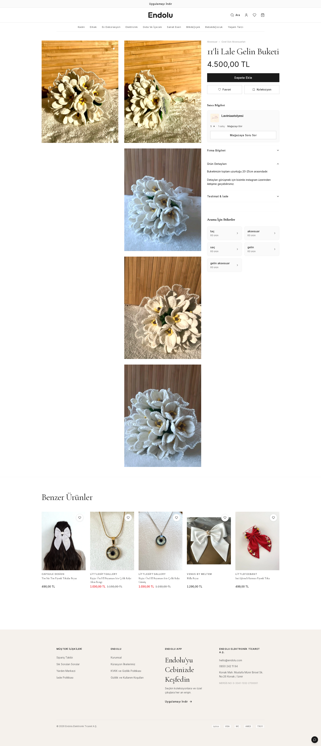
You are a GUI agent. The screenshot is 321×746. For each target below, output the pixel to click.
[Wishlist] (254, 15)
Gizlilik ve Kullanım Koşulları (127, 677)
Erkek (93, 26)
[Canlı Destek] (314, 739)
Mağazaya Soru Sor (243, 135)
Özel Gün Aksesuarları (233, 41)
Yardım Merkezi (65, 670)
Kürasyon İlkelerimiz (123, 664)
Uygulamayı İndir (176, 701)
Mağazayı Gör (234, 126)
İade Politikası (64, 677)
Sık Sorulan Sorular (68, 664)
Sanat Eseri (174, 26)
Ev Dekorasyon (111, 26)
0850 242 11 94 (228, 666)
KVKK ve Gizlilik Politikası (126, 670)
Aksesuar (212, 41)
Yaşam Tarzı (235, 26)
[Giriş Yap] (246, 15)
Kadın (81, 26)
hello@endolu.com (230, 660)
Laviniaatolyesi (232, 116)
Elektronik (132, 26)
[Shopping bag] (263, 15)
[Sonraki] (282, 554)
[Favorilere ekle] (79, 517)
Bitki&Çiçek (193, 26)
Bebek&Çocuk (214, 26)
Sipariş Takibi (64, 657)
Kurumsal (116, 657)
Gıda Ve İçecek (152, 26)
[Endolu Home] (160, 15)
